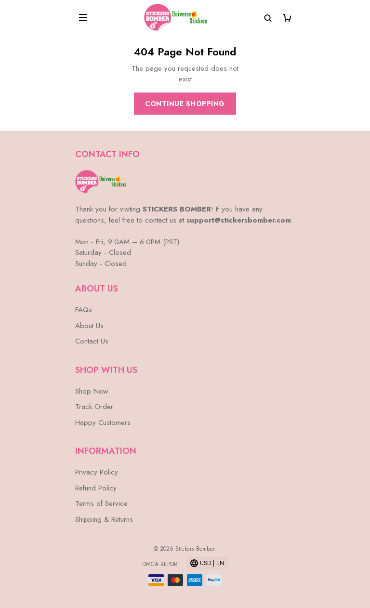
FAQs (83, 309)
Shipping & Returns (104, 519)
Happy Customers (103, 422)
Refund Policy (96, 488)
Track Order (94, 406)
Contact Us (91, 341)
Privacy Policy (96, 472)
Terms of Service (101, 503)
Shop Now (91, 391)
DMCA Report (161, 564)
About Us (89, 325)
